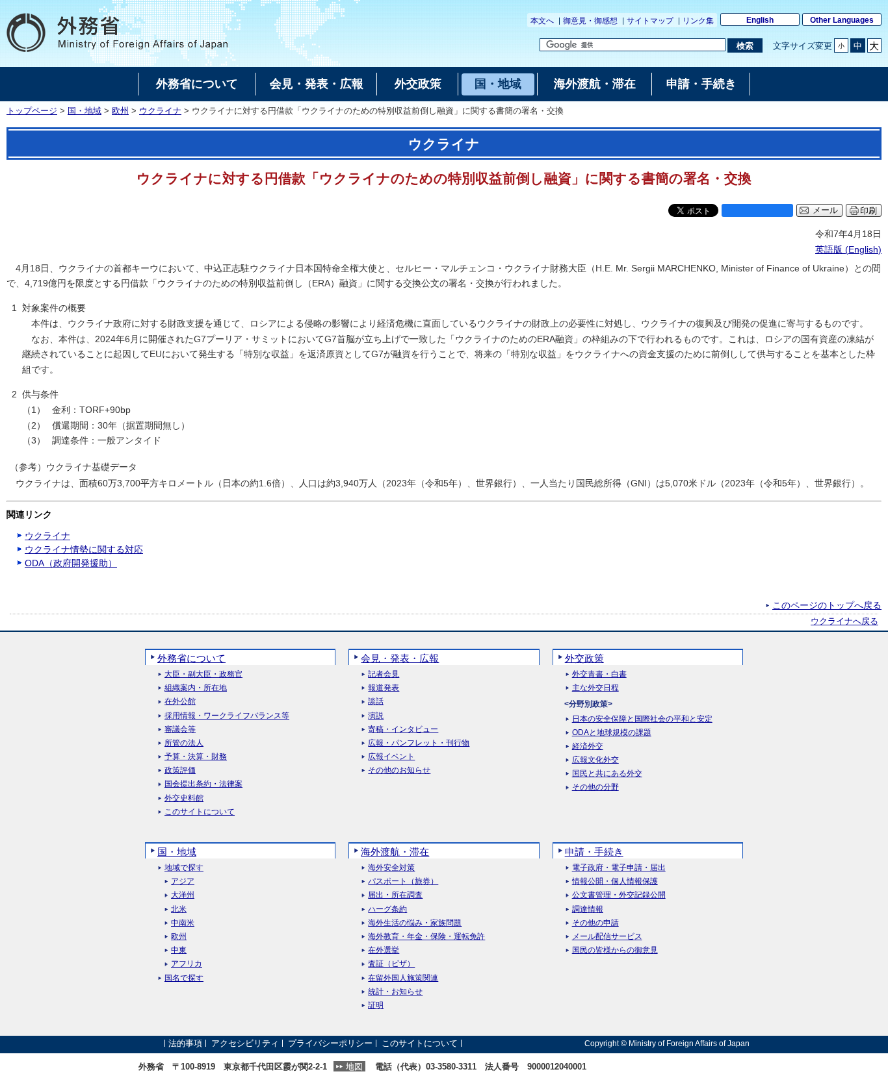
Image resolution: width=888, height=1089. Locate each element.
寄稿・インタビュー (403, 729)
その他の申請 (595, 923)
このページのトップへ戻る (826, 605)
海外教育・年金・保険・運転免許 (426, 937)
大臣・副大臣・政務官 (203, 674)
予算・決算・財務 (195, 757)
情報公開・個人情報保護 (615, 881)
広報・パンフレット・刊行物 (418, 743)
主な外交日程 (595, 688)
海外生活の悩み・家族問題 (415, 923)
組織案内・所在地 (195, 688)
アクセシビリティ (245, 1043)
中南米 (182, 923)
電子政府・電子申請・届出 (619, 868)
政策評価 (180, 770)
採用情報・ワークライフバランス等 (226, 716)
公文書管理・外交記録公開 (619, 895)
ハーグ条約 (387, 909)
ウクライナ (160, 111)
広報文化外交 (595, 760)
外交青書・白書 (599, 674)
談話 (376, 701)
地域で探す (183, 868)
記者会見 (383, 674)
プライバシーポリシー (330, 1043)
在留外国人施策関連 (403, 978)
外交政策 (584, 658)
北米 (179, 909)
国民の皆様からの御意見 (615, 950)
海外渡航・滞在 (395, 851)
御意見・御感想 (590, 20)
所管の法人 (183, 743)
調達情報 (587, 909)
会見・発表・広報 (400, 658)
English (760, 20)
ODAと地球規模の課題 (611, 733)
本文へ (542, 20)
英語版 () (848, 249)
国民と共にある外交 (607, 774)
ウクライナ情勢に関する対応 (84, 549)
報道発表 (383, 688)
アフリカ (186, 964)
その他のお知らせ (399, 770)
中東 (179, 950)
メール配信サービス (607, 937)
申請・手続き (594, 851)
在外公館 (180, 701)
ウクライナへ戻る (844, 621)
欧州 (120, 111)
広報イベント (391, 757)
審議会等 (180, 729)
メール (825, 210)
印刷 (868, 211)
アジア (182, 881)
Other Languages (842, 20)
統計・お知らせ (395, 992)
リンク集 (698, 20)
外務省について (191, 658)
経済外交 (587, 746)
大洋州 (182, 895)
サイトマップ (650, 20)
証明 (376, 1005)
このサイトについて (199, 812)
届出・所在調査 (395, 895)
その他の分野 (595, 787)
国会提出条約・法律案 (203, 784)
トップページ (32, 111)
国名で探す (183, 978)
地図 (354, 1066)
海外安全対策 (391, 868)
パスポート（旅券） (403, 881)
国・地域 (84, 111)
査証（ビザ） (391, 964)
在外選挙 (383, 950)
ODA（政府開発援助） (71, 563)
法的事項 (185, 1043)
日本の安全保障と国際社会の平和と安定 (642, 719)
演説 (376, 716)
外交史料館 (183, 798)
